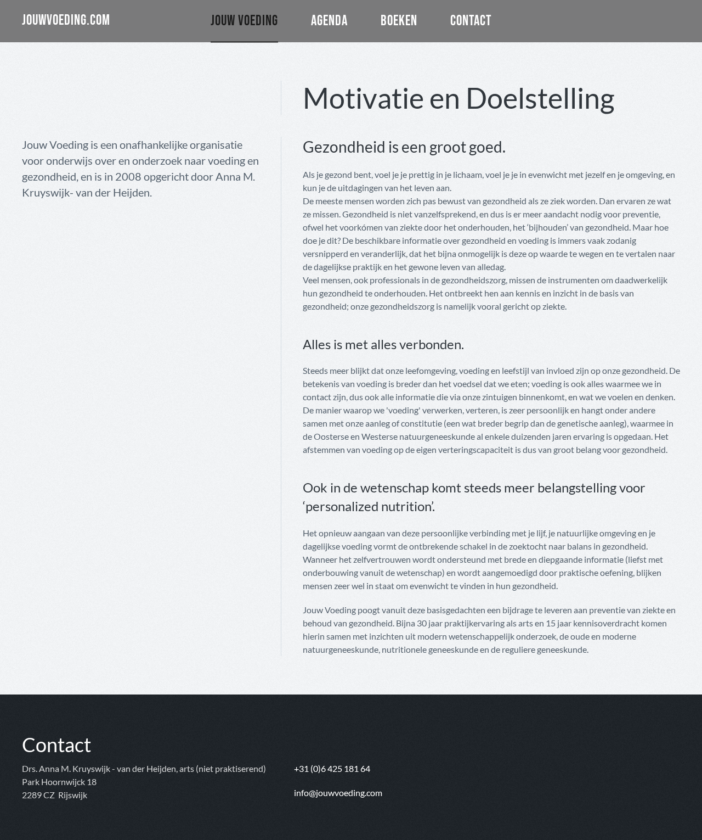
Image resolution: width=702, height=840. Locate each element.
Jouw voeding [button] (244, 20)
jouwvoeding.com (66, 20)
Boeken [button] (399, 20)
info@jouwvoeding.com (338, 792)
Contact (470, 20)
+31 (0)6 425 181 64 (332, 768)
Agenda (329, 20)
